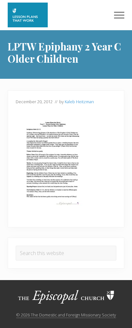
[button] (119, 15)
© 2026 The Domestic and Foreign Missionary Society (66, 315)
